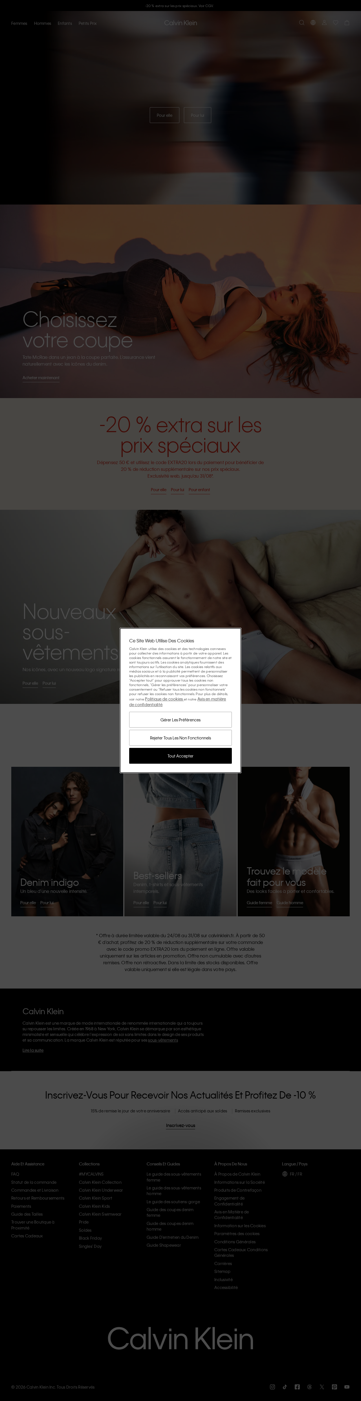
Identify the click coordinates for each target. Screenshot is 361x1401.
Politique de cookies (164, 698)
